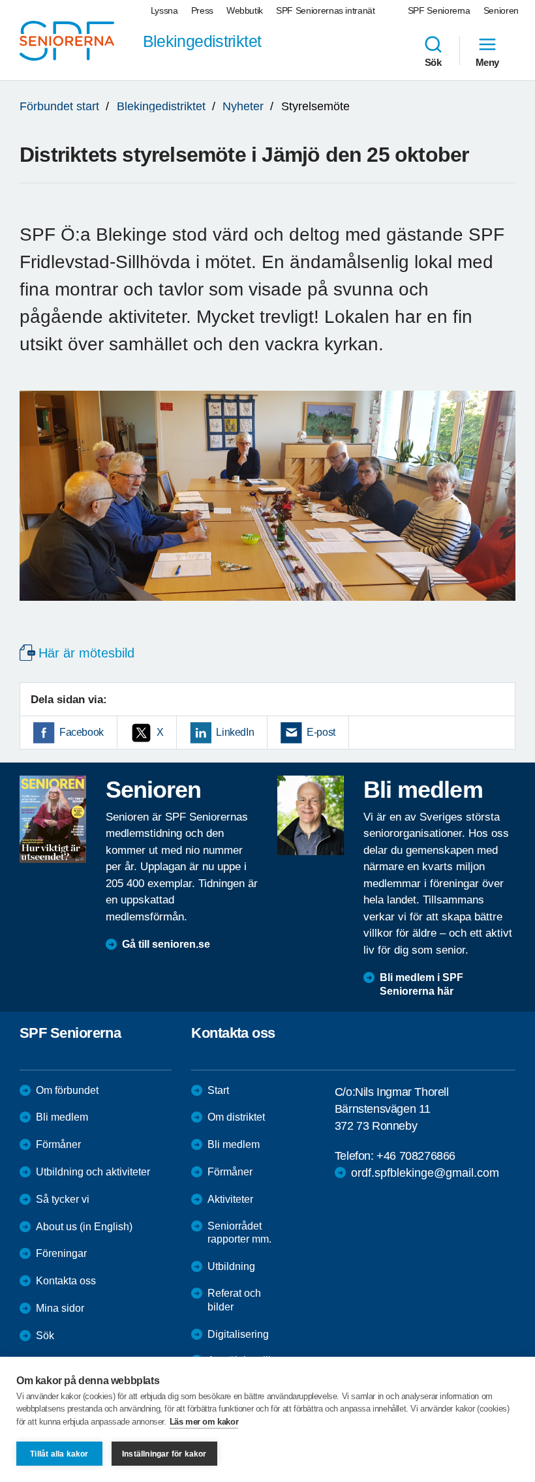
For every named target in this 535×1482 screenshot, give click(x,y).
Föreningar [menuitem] (61, 1253)
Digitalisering (238, 1334)
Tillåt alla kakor (59, 1454)
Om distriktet (236, 1117)
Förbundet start (59, 106)
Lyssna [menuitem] (164, 10)
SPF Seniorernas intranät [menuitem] (325, 10)
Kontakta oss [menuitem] (66, 1280)
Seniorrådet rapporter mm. (239, 1232)
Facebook (81, 732)
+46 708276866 (415, 1155)
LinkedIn (235, 732)
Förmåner (58, 1144)
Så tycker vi (62, 1199)
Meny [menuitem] (487, 62)
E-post (321, 732)
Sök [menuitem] (433, 62)
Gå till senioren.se (166, 944)
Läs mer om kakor (204, 1422)
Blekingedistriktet (161, 106)
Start (218, 1090)
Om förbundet (67, 1090)
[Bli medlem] (310, 815)
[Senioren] (53, 819)
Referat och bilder (234, 1300)
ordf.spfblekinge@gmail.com (425, 1172)
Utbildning (231, 1266)
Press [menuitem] (202, 10)
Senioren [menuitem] (501, 10)
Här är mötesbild (86, 653)
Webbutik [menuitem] (244, 10)
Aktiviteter (230, 1199)
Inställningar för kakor (164, 1454)
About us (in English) (84, 1226)
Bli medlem (62, 1117)
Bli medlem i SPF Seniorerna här (421, 984)
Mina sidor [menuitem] (60, 1308)
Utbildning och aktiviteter (93, 1171)
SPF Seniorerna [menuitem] (439, 10)
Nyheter (243, 106)
